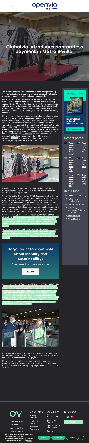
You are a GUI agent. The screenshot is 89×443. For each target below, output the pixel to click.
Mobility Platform (33, 417)
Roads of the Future (75, 204)
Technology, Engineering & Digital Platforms (76, 210)
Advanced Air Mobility (76, 196)
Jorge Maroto (8, 229)
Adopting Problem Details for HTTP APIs (85, 147)
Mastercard (27, 134)
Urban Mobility (73, 219)
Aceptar (44, 437)
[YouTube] (72, 417)
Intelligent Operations (34, 428)
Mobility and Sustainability (73, 200)
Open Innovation (17, 421)
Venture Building (16, 428)
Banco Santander (28, 136)
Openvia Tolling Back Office (53, 427)
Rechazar (58, 437)
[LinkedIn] (68, 417)
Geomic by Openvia (51, 421)
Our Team (14, 425)
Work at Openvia (17, 431)
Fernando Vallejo (9, 215)
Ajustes (72, 437)
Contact (71, 422)
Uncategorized (73, 216)
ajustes (29, 441)
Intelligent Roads (33, 422)
